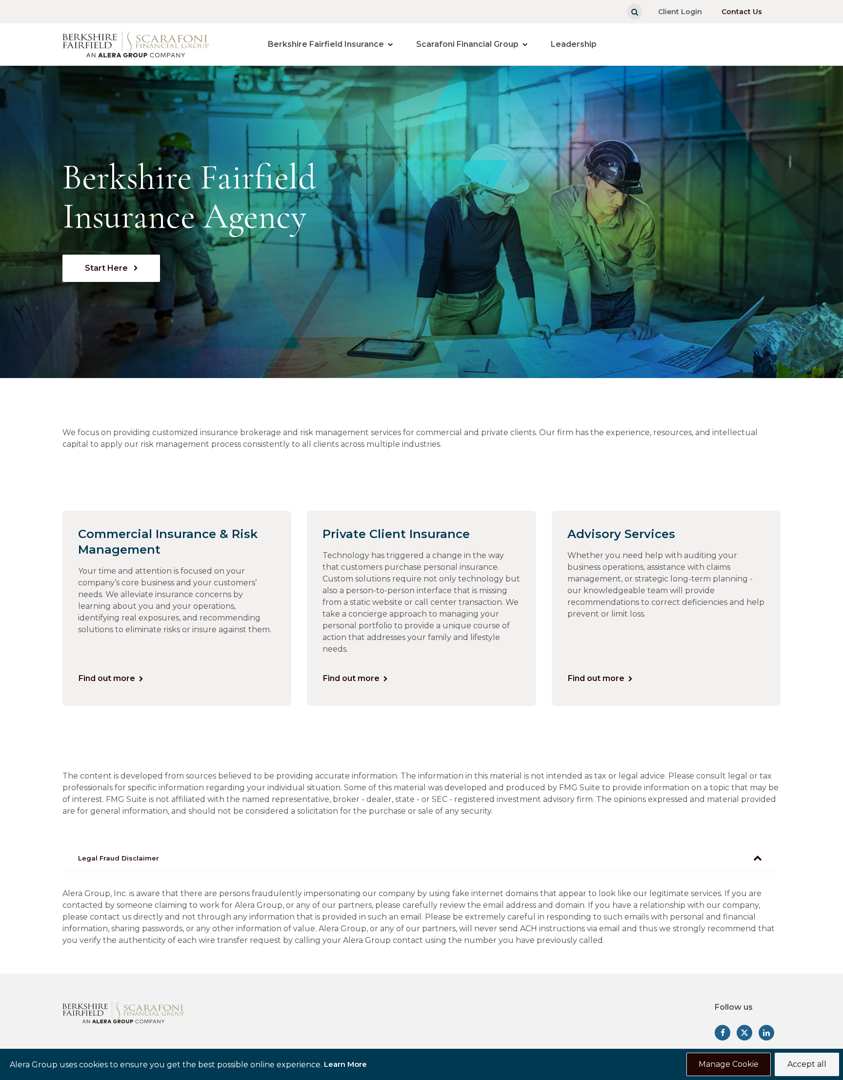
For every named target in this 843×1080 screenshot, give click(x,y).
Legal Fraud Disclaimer (118, 858)
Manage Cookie (729, 1064)
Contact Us (742, 11)
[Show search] (634, 12)
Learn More (345, 1064)
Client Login (680, 11)
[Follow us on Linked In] (766, 1032)
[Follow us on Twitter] (744, 1032)
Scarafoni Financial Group (467, 44)
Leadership (574, 44)
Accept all (806, 1064)
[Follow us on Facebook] (722, 1032)
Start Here (107, 268)
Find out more (107, 678)
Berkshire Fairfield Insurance (326, 44)
